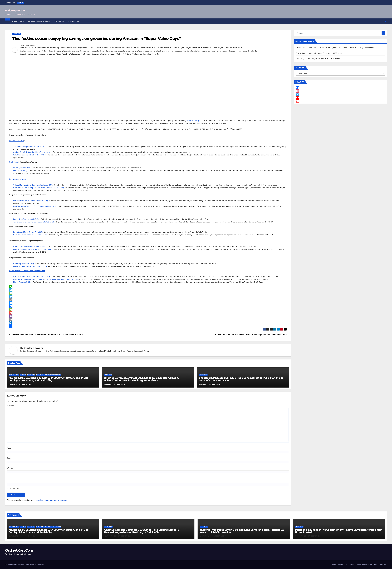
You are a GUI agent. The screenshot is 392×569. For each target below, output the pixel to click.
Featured (23, 374)
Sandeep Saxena (28, 45)
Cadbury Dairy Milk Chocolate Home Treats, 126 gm (32, 152)
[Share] (148, 326)
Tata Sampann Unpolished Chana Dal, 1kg (28, 147)
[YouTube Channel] (340, 101)
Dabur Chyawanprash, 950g (23, 264)
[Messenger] (148, 303)
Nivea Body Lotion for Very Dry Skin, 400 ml (29, 246)
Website (10, 468)
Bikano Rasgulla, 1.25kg (22, 282)
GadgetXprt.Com (15, 10)
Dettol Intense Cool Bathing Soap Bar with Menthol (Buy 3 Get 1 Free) (38, 188)
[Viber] (148, 316)
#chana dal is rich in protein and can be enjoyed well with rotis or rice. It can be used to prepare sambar (100, 51)
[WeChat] (148, 309)
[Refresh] (22, 479)
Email (9, 458)
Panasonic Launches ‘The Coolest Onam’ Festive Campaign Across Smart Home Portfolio (338, 531)
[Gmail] (148, 312)
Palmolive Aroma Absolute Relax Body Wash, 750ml (32, 249)
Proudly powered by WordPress (14, 564)
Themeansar (40, 564)
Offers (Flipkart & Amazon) (53, 374)
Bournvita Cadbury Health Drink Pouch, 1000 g (30, 266)
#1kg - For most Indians (160, 48)
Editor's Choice (13, 374)
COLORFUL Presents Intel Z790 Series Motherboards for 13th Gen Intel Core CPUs (46, 334)
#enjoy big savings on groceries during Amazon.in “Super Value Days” (45, 54)
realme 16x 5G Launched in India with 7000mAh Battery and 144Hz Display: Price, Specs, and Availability (48, 379)
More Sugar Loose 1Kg (21, 168)
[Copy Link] (148, 299)
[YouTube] (340, 97)
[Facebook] (148, 306)
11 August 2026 (206, 536)
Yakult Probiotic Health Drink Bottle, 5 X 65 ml (29, 155)
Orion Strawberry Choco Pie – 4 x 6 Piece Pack (30, 235)
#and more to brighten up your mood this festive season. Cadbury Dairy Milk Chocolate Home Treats (206, 48)
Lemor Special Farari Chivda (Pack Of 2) (28, 232)
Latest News (18, 21)
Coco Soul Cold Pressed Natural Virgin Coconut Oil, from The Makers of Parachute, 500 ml (46, 279)
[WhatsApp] (148, 286)
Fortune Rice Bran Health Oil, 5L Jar (26, 219)
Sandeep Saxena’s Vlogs (39, 21)
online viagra (301, 58)
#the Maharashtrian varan (90, 54)
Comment (11, 406)
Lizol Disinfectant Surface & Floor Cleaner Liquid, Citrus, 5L (34, 206)
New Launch (39, 374)
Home (334, 564)
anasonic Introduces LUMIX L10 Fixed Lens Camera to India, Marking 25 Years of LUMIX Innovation (241, 379)
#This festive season (107, 54)
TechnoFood (382, 564)
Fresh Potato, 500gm (20, 170)
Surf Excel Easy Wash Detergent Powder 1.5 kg (30, 201)
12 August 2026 (15, 536)
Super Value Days (193, 120)
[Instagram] (340, 91)
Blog (346, 564)
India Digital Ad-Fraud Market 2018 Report (326, 53)
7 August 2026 (300, 536)
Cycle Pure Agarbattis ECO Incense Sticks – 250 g (31, 276)
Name (10, 448)
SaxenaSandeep (302, 48)
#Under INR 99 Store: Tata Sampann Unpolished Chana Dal (137, 54)
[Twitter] (148, 296)
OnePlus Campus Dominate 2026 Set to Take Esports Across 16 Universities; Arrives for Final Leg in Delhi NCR (141, 379)
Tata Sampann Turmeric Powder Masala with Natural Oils (34, 222)
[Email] (148, 319)
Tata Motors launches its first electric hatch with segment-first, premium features (251, 334)
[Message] (148, 293)
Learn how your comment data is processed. (51, 500)
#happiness (75, 54)
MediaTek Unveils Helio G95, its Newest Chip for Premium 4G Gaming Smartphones (342, 48)
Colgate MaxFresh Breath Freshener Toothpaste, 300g (33, 185)
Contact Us (73, 21)
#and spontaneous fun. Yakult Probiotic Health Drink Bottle (41, 51)
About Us (59, 21)
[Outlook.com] (148, 322)
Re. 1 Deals (13, 162)
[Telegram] (148, 290)
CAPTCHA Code (13, 489)
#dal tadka (253, 51)
